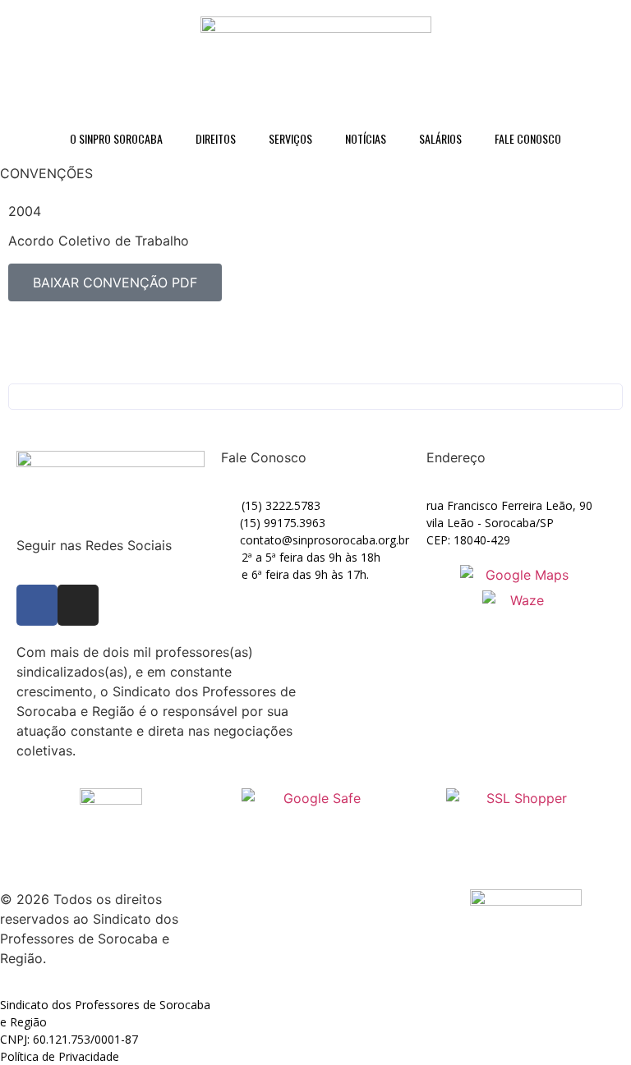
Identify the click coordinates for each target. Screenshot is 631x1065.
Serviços (290, 138)
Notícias (365, 138)
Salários (440, 138)
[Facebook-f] (37, 605)
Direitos (216, 138)
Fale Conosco (528, 138)
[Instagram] (78, 605)
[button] (315, 396)
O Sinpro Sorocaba (116, 138)
